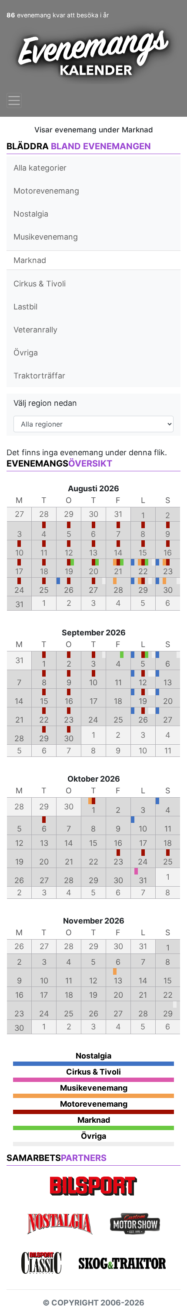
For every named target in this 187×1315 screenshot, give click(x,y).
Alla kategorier (40, 167)
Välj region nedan (45, 403)
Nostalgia (30, 213)
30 (168, 590)
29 (143, 590)
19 (143, 701)
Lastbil (25, 306)
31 (19, 604)
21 (19, 719)
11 (118, 682)
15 (44, 701)
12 (143, 682)
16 (69, 701)
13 (168, 682)
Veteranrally (35, 329)
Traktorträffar (39, 375)
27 (93, 590)
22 (143, 571)
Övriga (25, 352)
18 (118, 701)
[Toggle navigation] (14, 100)
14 (19, 701)
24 (19, 590)
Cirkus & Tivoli (39, 283)
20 (168, 701)
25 (44, 590)
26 (68, 590)
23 (168, 571)
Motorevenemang (46, 190)
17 (93, 701)
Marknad (29, 260)
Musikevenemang (45, 236)
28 (118, 590)
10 (93, 682)
